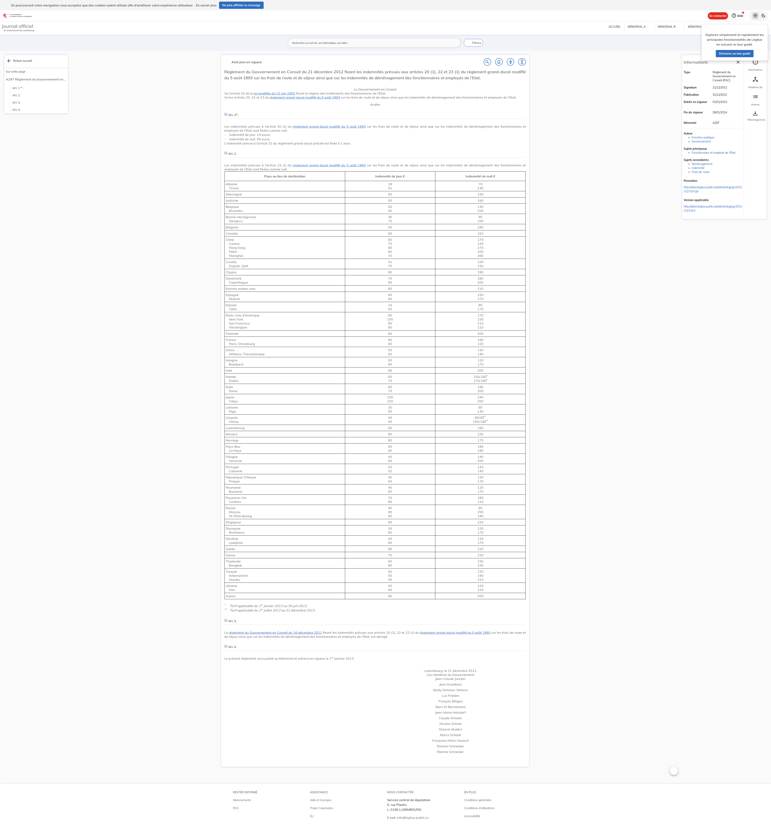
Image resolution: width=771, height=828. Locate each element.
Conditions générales (477, 800)
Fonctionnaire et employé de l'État (713, 153)
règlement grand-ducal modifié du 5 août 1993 (305, 97)
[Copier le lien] (703, 181)
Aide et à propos (320, 800)
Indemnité (698, 168)
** (485, 416)
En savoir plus (206, 5)
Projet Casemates (321, 808)
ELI (312, 816)
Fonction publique (703, 137)
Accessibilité (472, 816)
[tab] (755, 65)
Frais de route (701, 172)
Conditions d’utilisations (479, 808)
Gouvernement (701, 141)
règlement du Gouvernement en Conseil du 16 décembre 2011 (275, 633)
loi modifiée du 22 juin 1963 (274, 93)
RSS (236, 808)
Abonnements (242, 800)
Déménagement (702, 164)
